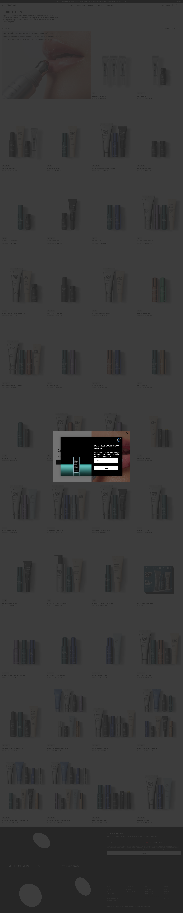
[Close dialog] (119, 440)
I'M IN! (106, 468)
